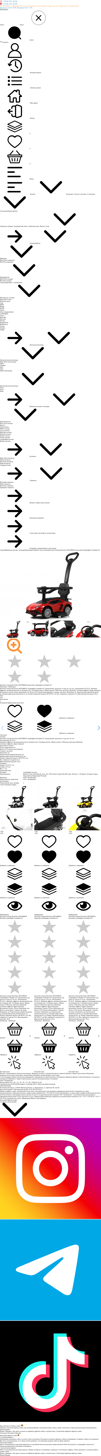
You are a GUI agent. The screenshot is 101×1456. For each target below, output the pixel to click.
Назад (2, 1455)
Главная (2, 550)
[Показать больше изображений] (15, 646)
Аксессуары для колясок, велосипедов (20, 1075)
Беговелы (55, 1073)
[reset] (38, 18)
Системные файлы (6, 1437)
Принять (18, 1433)
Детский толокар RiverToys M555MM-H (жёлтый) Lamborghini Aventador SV (82, 917)
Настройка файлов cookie (8, 1100)
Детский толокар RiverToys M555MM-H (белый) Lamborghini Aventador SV (13, 917)
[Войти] (15, 50)
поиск (22, 25)
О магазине (4, 211)
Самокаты (62, 1073)
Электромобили (11, 1073)
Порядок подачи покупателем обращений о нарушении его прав (27, 1077)
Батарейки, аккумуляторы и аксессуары (46, 1075)
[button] (98, 728)
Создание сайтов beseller (8, 1102)
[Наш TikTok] (50, 1421)
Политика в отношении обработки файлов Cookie (66, 1077)
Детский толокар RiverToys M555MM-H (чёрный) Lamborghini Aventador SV (47, 917)
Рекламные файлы (6, 1442)
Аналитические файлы (8, 1448)
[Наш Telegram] (50, 1320)
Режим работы (12, 211)
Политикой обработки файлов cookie (69, 1431)
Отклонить (3, 1433)
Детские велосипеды (24, 1073)
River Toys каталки (42, 550)
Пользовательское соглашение (47, 1079)
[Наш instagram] (50, 1218)
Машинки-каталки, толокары (15, 550)
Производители (30, 550)
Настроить (11, 1433)
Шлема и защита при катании (76, 1073)
